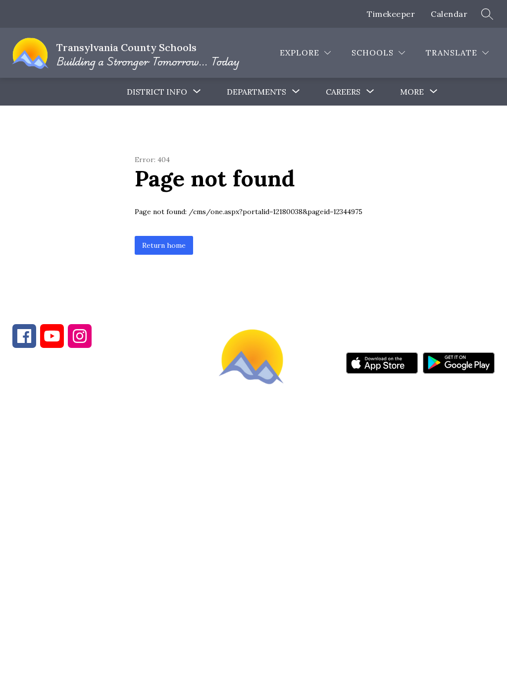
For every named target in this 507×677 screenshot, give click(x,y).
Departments (256, 92)
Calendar (449, 14)
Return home (164, 245)
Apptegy (274, 490)
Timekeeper (391, 14)
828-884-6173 (99, 419)
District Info (157, 92)
